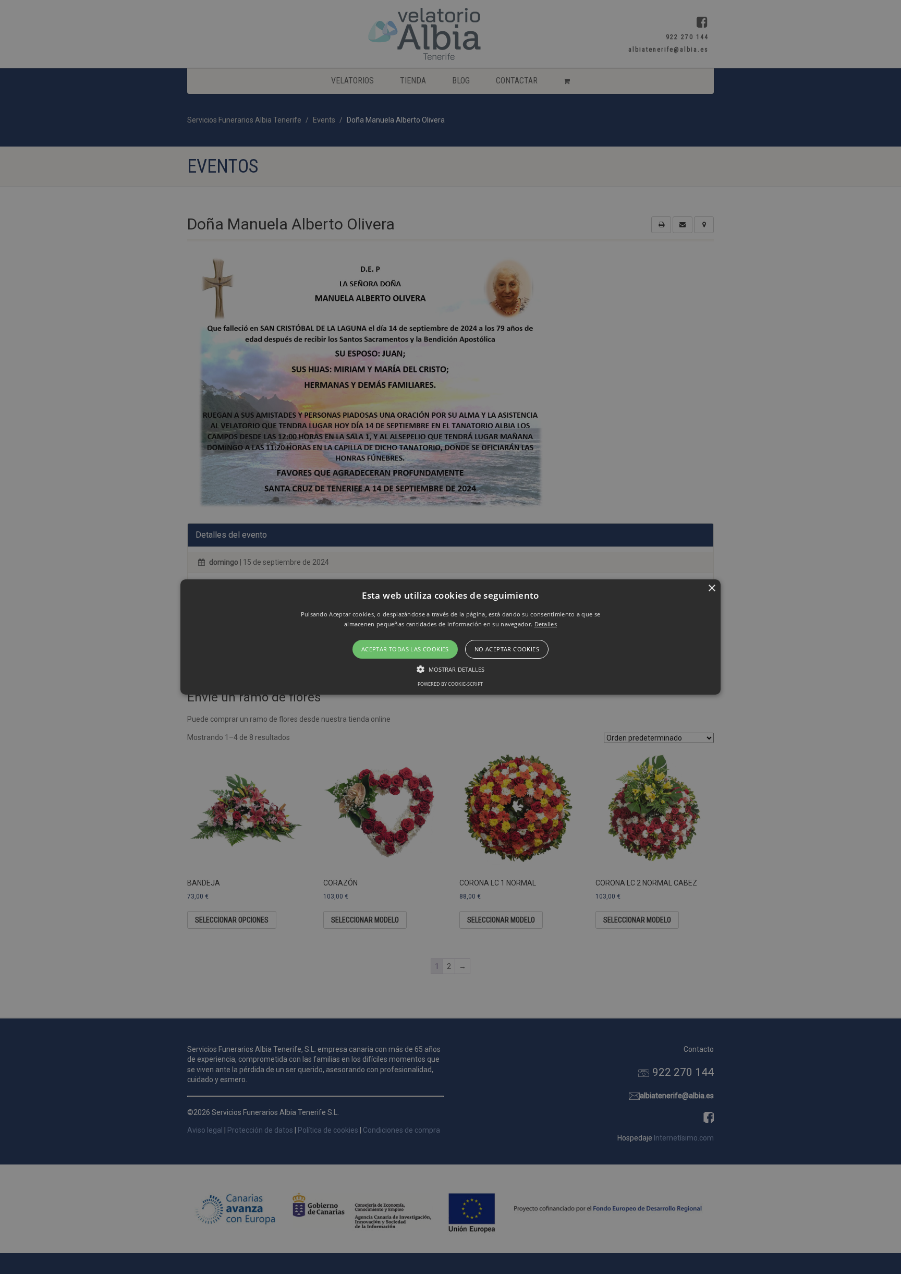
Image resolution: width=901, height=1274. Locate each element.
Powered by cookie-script (450, 684)
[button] (450, 637)
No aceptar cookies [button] (506, 649)
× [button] (711, 588)
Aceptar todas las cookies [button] (405, 649)
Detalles (545, 624)
